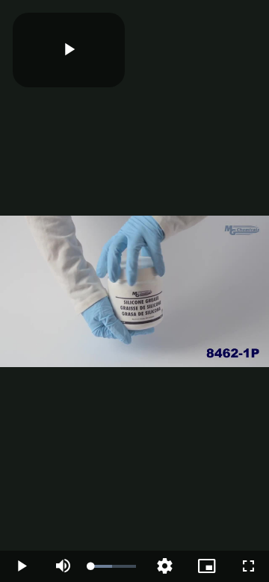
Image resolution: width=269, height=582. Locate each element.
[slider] (113, 566)
